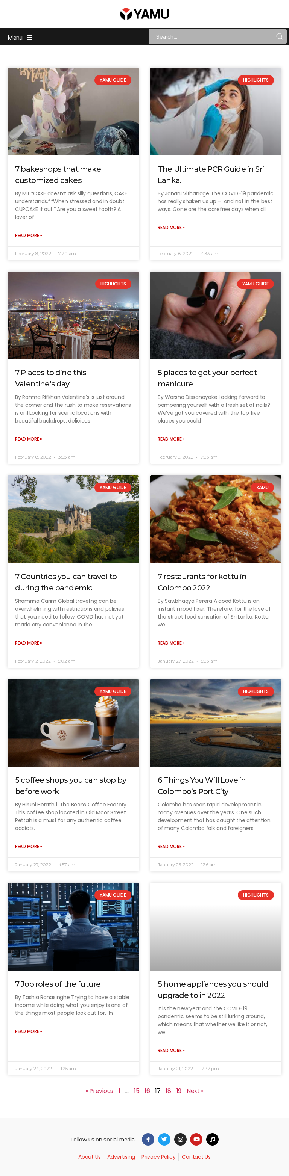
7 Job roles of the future (57, 984)
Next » (195, 1091)
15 (136, 1091)
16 (147, 1091)
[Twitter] (164, 1139)
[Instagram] (180, 1139)
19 (178, 1091)
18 (168, 1091)
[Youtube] (196, 1139)
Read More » (28, 235)
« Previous (99, 1091)
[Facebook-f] (148, 1139)
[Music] (212, 1139)
